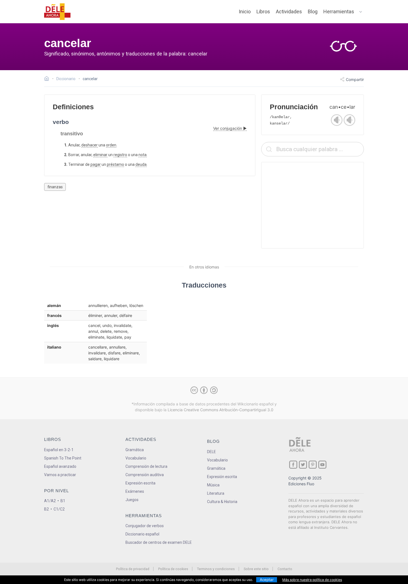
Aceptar (267, 579)
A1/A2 (50, 501)
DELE (211, 452)
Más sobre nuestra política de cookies (312, 580)
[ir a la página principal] (57, 11)
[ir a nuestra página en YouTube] (322, 464)
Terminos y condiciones (216, 569)
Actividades (289, 11)
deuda (141, 164)
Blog (313, 11)
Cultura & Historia (222, 501)
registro (120, 155)
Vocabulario (135, 458)
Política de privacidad (132, 569)
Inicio (245, 11)
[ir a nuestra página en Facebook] (293, 464)
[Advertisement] (312, 205)
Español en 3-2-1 (59, 450)
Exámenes (134, 491)
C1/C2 (59, 509)
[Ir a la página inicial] (48, 79)
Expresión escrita (140, 483)
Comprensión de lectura (146, 466)
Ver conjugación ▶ (230, 128)
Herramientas (338, 11)
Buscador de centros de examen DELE (158, 542)
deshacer (89, 145)
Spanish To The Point (62, 458)
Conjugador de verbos (144, 526)
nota (142, 155)
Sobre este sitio (256, 569)
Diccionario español (142, 534)
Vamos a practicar (60, 475)
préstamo (115, 164)
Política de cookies (173, 569)
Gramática (134, 450)
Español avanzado (60, 466)
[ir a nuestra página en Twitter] (303, 464)
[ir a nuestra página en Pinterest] (313, 464)
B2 (46, 509)
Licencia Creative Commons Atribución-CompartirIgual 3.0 (220, 409)
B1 (63, 501)
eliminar (100, 155)
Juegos (131, 499)
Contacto (285, 569)
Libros (263, 11)
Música (213, 485)
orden (111, 145)
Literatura (215, 493)
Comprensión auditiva (144, 475)
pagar (95, 164)
